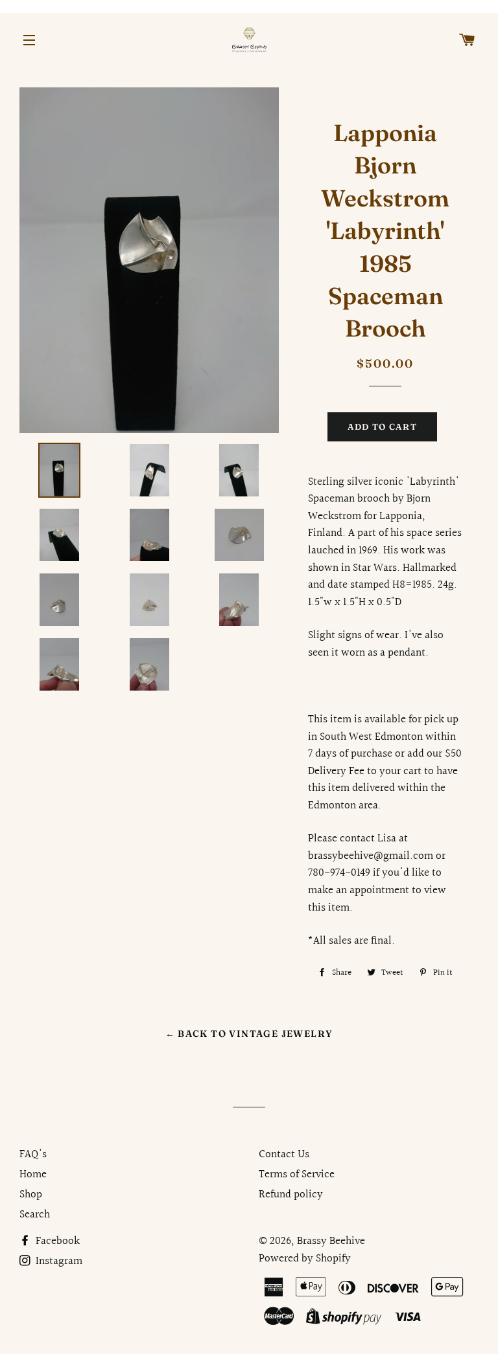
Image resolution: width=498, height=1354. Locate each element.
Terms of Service (297, 1174)
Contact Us (284, 1154)
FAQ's (33, 1154)
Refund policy (291, 1194)
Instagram (57, 1261)
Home (33, 1174)
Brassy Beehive (331, 1241)
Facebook (56, 1241)
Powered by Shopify (305, 1258)
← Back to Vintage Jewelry (249, 1033)
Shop (30, 1194)
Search (34, 1214)
